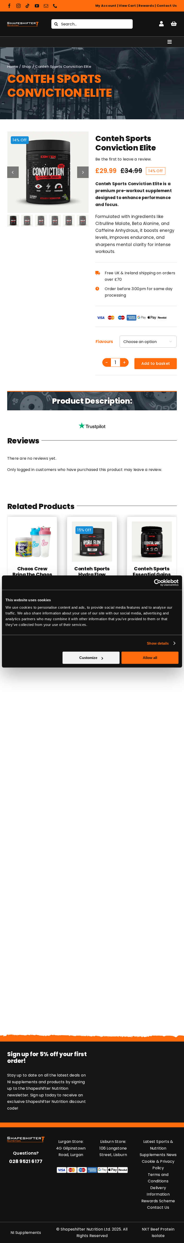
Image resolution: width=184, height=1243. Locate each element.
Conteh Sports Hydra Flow (92, 571)
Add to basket (155, 363)
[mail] (46, 6)
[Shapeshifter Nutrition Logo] (23, 22)
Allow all (150, 658)
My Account (105, 5)
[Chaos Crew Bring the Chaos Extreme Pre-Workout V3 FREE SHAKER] (32, 524)
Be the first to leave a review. (123, 159)
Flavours (104, 341)
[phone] (55, 6)
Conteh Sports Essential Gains (152, 571)
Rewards (146, 5)
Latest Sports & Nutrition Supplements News (158, 1148)
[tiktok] (27, 6)
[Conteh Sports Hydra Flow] (92, 524)
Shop (26, 66)
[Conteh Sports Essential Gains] (152, 524)
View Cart (127, 5)
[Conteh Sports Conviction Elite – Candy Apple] (48, 172)
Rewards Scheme (158, 1201)
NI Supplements (26, 1232)
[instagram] (18, 6)
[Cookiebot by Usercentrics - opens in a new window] (157, 582)
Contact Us (167, 5)
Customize (88, 658)
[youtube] (37, 6)
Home (12, 66)
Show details (158, 643)
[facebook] (9, 6)
